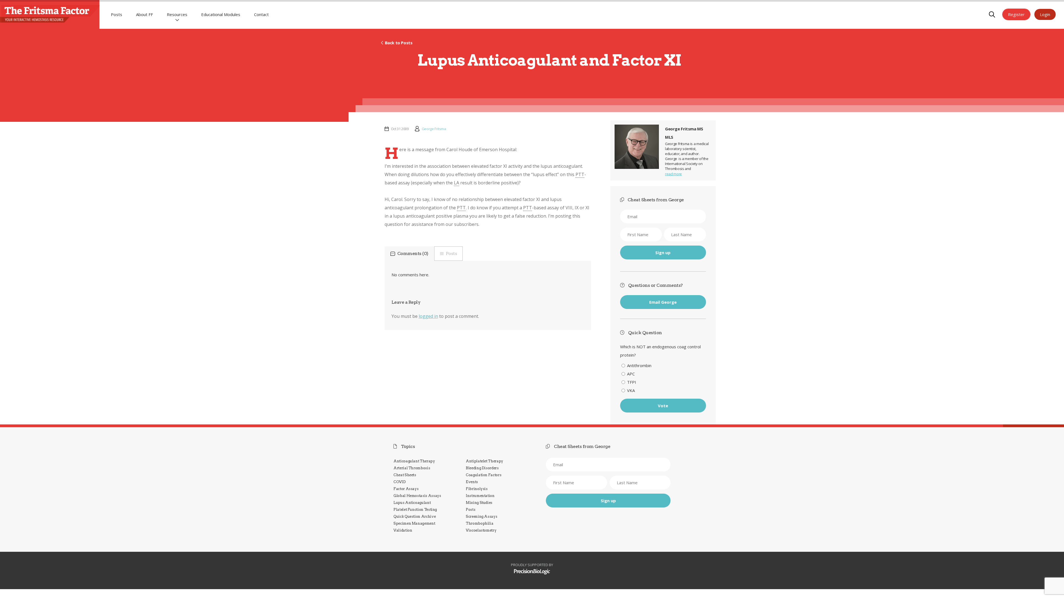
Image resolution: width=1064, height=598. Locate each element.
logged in (428, 316)
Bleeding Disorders (482, 468)
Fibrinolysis (477, 489)
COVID (399, 482)
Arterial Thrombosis (411, 468)
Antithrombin (639, 365)
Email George (663, 302)
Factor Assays (405, 489)
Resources (177, 14)
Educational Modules (220, 14)
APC (631, 374)
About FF (144, 14)
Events (472, 482)
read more (673, 173)
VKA (631, 390)
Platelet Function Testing (415, 509)
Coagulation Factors (483, 475)
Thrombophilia (479, 523)
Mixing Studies (479, 503)
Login (1045, 14)
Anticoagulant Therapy (414, 461)
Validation (402, 530)
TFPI (631, 382)
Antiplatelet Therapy (484, 461)
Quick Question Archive (414, 516)
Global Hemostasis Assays (417, 496)
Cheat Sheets (404, 475)
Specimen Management (414, 523)
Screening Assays (481, 516)
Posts (116, 14)
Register (1016, 14)
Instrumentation (480, 496)
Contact (261, 14)
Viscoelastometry (481, 530)
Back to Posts (398, 42)
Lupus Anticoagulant (412, 503)
